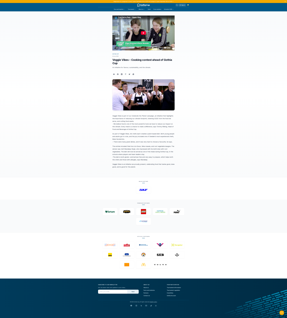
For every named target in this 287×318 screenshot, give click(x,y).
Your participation (118, 9)
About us (141, 9)
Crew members (157, 9)
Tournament (131, 9)
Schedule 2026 (168, 9)
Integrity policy (153, 301)
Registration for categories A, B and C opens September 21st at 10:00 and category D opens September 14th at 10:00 (143, 1)
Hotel (149, 9)
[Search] (177, 5)
